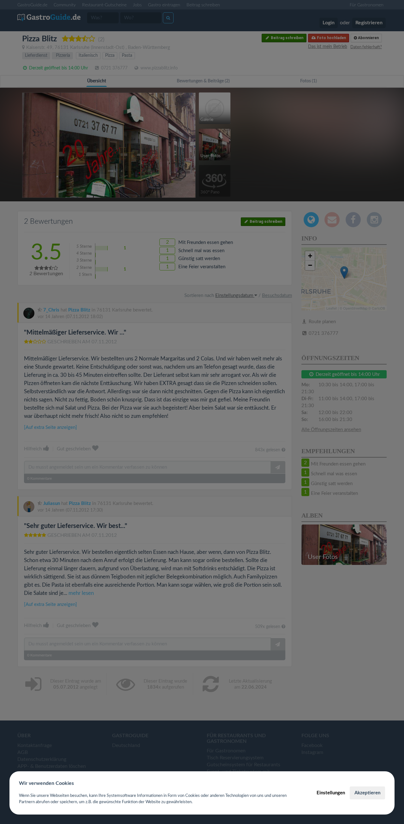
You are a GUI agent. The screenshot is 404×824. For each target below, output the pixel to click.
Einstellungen (331, 793)
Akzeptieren (367, 793)
